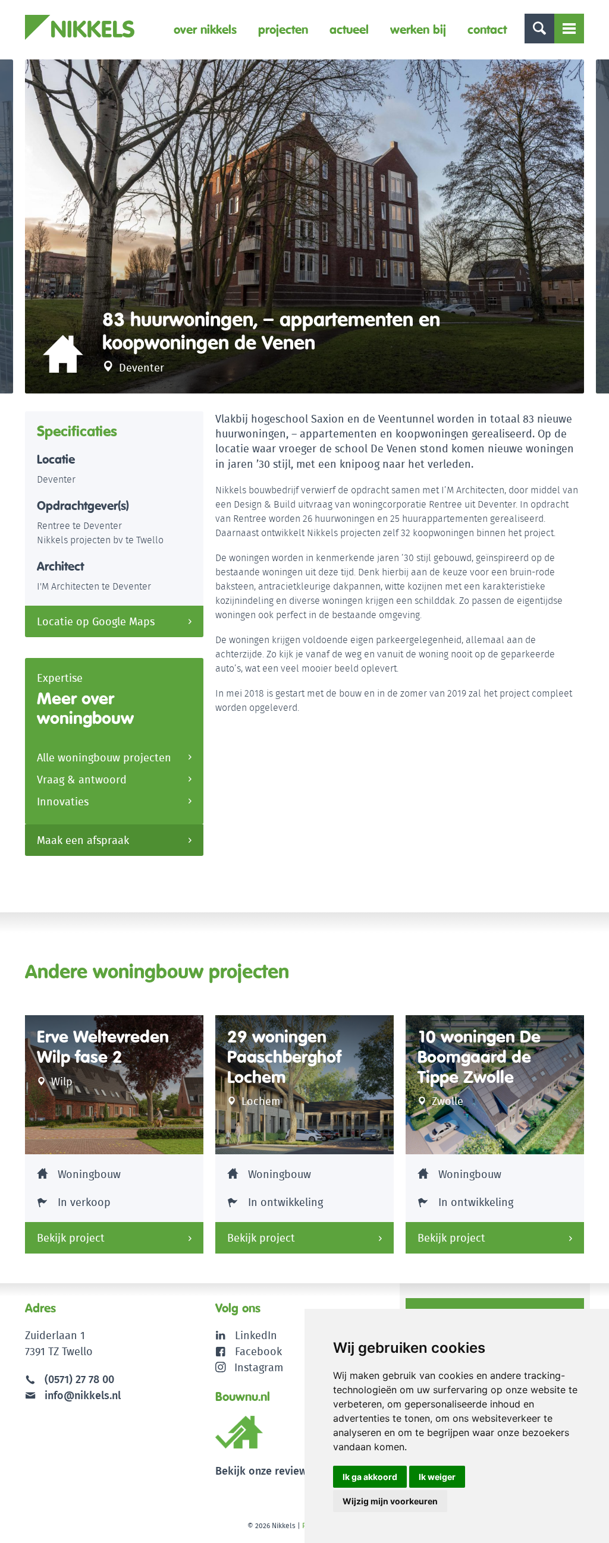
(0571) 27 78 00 (79, 1379)
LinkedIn (256, 1335)
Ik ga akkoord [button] (370, 1477)
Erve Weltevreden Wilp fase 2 (103, 1047)
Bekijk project (71, 1237)
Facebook (258, 1351)
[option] (304, 226)
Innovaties (63, 801)
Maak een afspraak (83, 840)
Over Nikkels (205, 29)
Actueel (349, 29)
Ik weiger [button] (437, 1477)
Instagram (258, 1367)
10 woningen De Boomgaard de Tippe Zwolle (479, 1057)
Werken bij (418, 29)
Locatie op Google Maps (96, 621)
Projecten (283, 29)
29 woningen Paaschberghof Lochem (284, 1057)
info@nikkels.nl (81, 1395)
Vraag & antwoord (82, 779)
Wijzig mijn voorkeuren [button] (390, 1501)
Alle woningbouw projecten (104, 757)
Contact (487, 29)
